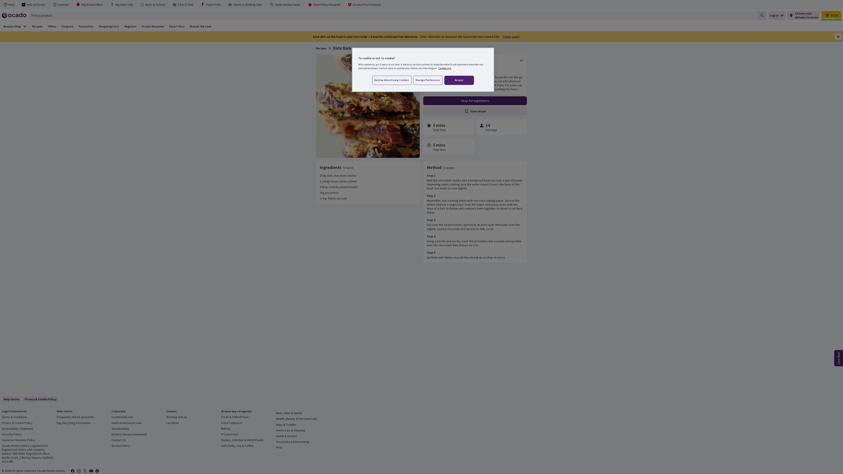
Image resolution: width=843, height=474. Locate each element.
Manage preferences (428, 80)
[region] (423, 69)
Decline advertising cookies (392, 80)
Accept (459, 80)
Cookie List (444, 68)
